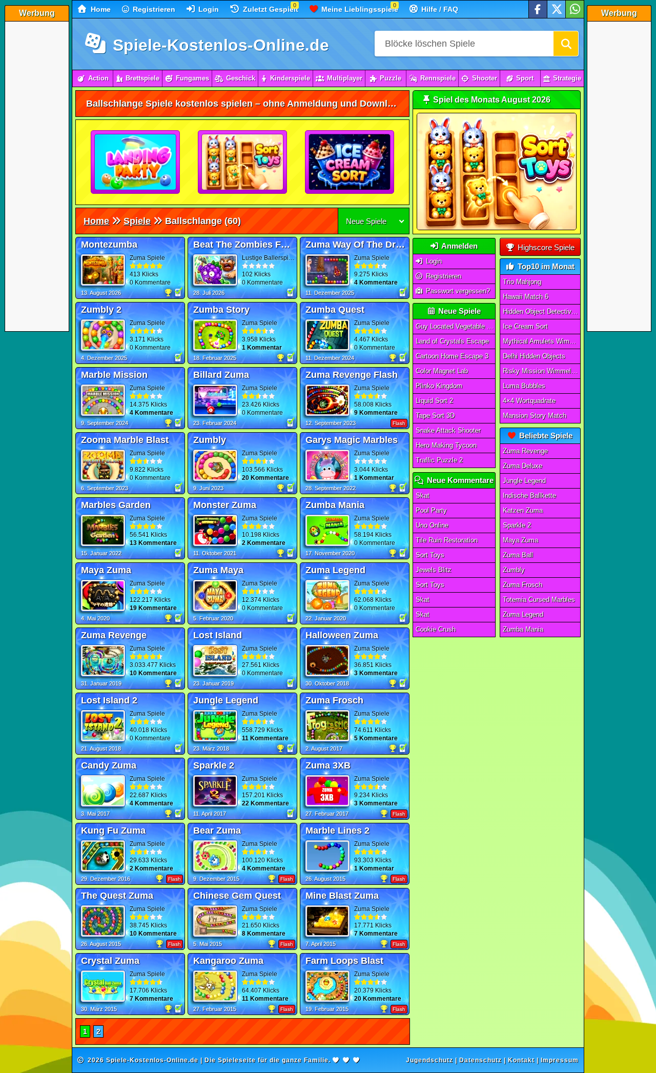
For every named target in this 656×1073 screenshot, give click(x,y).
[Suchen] (566, 43)
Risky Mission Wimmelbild (542, 371)
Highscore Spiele (545, 247)
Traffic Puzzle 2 (439, 460)
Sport (525, 78)
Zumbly (514, 570)
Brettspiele (142, 78)
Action (98, 78)
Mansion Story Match (534, 415)
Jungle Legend (524, 480)
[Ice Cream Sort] (350, 162)
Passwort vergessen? (457, 291)
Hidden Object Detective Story (542, 311)
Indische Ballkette (529, 495)
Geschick (240, 78)
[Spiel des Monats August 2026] (497, 228)
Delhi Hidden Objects (534, 356)
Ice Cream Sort (525, 326)
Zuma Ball (518, 555)
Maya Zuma (520, 540)
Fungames (192, 78)
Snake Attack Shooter (448, 430)
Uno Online (432, 525)
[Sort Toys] (243, 162)
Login (207, 9)
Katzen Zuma (523, 510)
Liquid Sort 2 (434, 400)
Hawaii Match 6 (525, 296)
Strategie (567, 78)
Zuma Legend (523, 614)
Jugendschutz (429, 1060)
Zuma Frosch (522, 585)
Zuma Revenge (525, 451)
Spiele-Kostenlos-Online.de (218, 45)
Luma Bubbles (524, 386)
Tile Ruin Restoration (447, 540)
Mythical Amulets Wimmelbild (542, 341)
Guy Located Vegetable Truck (456, 326)
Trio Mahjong (522, 282)
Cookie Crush (436, 629)
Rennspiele (438, 78)
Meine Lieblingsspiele (358, 9)
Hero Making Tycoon (446, 445)
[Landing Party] (136, 162)
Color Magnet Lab (442, 371)
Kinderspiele (290, 78)
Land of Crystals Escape (452, 341)
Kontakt (521, 1060)
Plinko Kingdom (439, 386)
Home (100, 9)
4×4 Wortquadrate (529, 400)
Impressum (560, 1060)
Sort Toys (430, 555)
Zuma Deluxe (522, 466)
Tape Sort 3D (435, 415)
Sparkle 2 (517, 525)
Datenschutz (480, 1060)
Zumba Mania (523, 629)
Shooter (484, 78)
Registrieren (153, 9)
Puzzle (390, 78)
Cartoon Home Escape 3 (452, 356)
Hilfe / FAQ (438, 9)
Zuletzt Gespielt (269, 9)
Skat (422, 495)
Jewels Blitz (434, 570)
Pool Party (431, 510)
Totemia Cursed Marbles (539, 599)
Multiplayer (344, 78)
